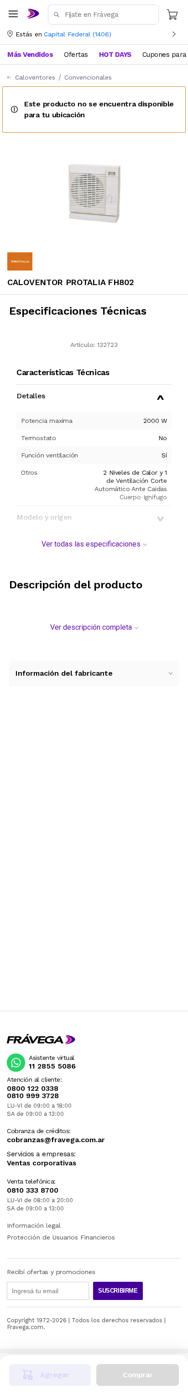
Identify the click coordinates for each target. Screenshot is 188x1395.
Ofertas (76, 54)
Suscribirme (118, 1290)
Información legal (34, 1225)
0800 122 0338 (32, 1088)
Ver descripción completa (91, 627)
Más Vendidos (30, 54)
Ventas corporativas (41, 1163)
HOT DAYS (115, 54)
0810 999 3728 (33, 1095)
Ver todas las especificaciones (91, 544)
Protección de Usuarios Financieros (61, 1237)
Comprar (137, 1374)
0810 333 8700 (32, 1190)
